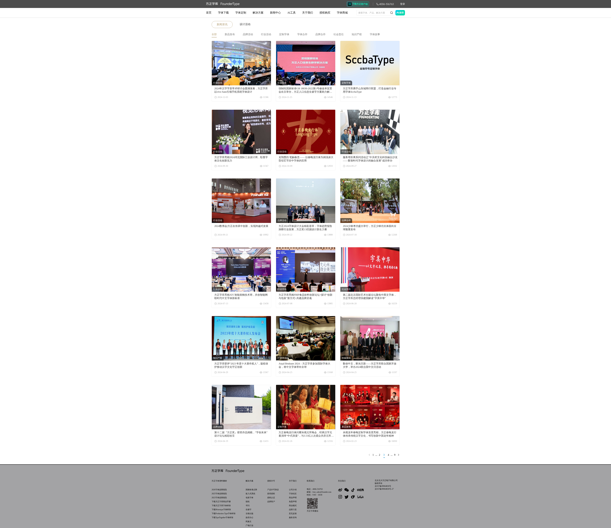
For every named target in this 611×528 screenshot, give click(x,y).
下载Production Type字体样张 (223, 513)
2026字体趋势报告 (219, 490)
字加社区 (293, 493)
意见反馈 (293, 513)
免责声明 (293, 501)
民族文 (248, 521)
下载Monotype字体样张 (221, 509)
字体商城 (342, 12)
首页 (208, 12)
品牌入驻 (293, 509)
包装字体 (249, 497)
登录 (402, 4)
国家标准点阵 (251, 490)
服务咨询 (293, 517)
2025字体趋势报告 (219, 493)
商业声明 (293, 497)
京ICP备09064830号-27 (384, 489)
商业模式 (293, 505)
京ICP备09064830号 (383, 486)
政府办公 (249, 517)
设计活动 (245, 24)
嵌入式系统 (250, 493)
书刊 (247, 505)
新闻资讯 (222, 24)
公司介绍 (293, 490)
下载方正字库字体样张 (221, 505)
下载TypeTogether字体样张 (222, 517)
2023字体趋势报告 (219, 497)
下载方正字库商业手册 (221, 501)
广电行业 (249, 525)
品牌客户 (271, 501)
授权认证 (271, 497)
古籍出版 (249, 513)
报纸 (247, 501)
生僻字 (248, 509)
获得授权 (271, 493)
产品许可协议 (273, 490)
